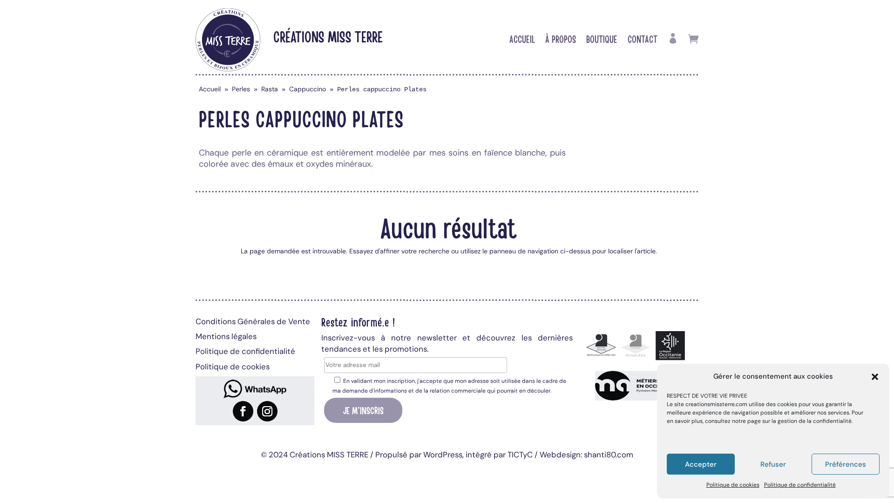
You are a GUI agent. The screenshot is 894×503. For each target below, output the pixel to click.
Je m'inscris (363, 410)
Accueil (522, 40)
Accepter (701, 464)
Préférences (845, 464)
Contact (642, 40)
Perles (241, 89)
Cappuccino (307, 89)
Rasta (269, 89)
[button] (875, 376)
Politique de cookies (732, 485)
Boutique (601, 40)
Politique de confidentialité (800, 485)
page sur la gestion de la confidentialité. (800, 421)
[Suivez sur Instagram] (267, 411)
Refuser (773, 464)
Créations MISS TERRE (328, 36)
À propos (560, 40)
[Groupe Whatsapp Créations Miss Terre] (255, 389)
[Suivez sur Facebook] (243, 411)
